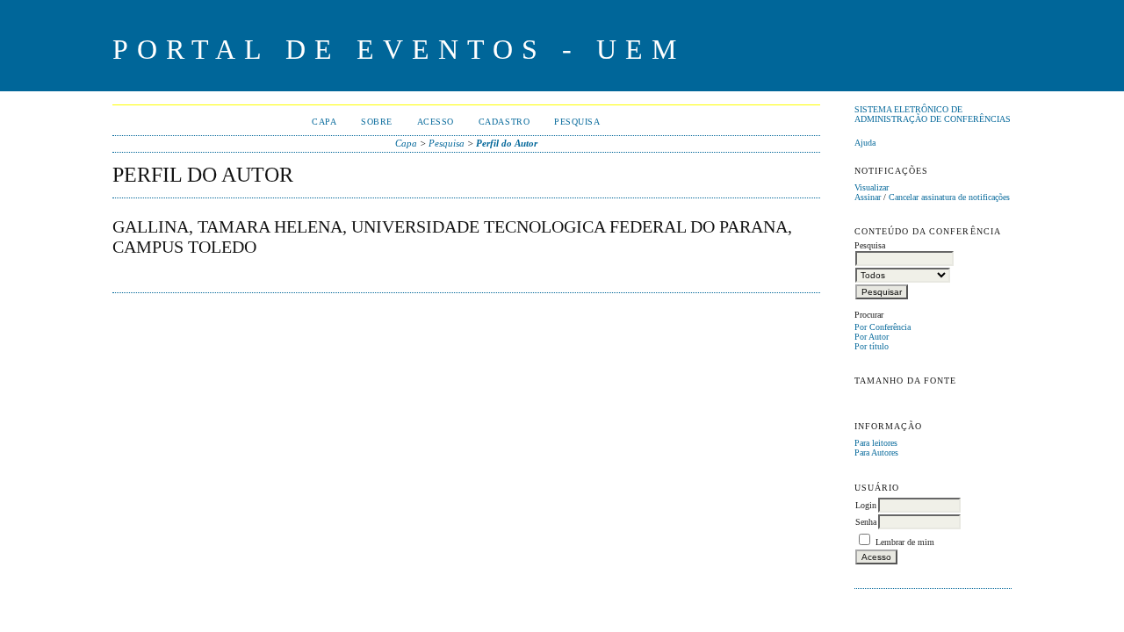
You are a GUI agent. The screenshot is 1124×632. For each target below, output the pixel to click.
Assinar (867, 197)
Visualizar (871, 187)
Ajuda (864, 142)
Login (865, 505)
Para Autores (876, 452)
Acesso (435, 121)
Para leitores (875, 443)
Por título (871, 346)
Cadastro (504, 121)
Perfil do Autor (506, 143)
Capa (324, 121)
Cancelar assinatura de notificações (949, 197)
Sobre (377, 121)
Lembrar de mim (904, 542)
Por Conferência (882, 327)
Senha (865, 522)
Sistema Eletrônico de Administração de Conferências (932, 114)
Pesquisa (577, 121)
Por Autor (871, 336)
